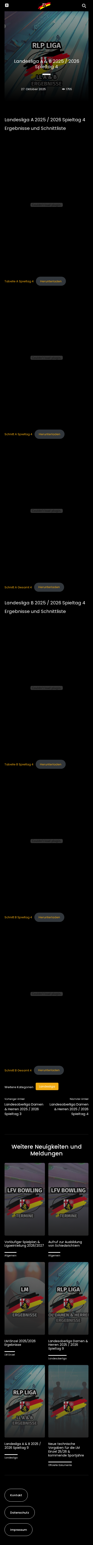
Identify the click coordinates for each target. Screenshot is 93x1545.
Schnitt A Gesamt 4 (18, 587)
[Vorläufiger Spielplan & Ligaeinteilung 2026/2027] (25, 1199)
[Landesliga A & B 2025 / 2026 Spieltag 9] (25, 1401)
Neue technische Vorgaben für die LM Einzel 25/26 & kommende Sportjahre (66, 1449)
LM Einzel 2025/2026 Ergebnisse (20, 1343)
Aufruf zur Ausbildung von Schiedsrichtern (65, 1244)
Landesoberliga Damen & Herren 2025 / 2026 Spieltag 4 (69, 1109)
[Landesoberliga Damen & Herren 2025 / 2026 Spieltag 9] (68, 1298)
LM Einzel (10, 1354)
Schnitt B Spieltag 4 (18, 917)
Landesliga (47, 1086)
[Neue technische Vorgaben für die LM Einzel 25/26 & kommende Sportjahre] (68, 1401)
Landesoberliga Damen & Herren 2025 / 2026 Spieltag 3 (24, 1109)
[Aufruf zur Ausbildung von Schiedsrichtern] (68, 1199)
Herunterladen (51, 281)
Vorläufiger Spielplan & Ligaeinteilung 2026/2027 (24, 1244)
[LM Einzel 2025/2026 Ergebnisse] (25, 1298)
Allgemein (10, 1255)
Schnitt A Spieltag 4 (18, 434)
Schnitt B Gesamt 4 (18, 1070)
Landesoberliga (57, 1358)
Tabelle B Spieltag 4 (19, 764)
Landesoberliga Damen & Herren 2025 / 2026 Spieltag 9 (68, 1345)
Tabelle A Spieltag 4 (19, 281)
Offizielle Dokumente (60, 1465)
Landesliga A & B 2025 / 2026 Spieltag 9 (23, 1446)
